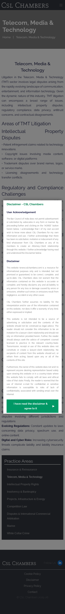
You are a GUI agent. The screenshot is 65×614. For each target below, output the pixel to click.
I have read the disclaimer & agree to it (34, 406)
